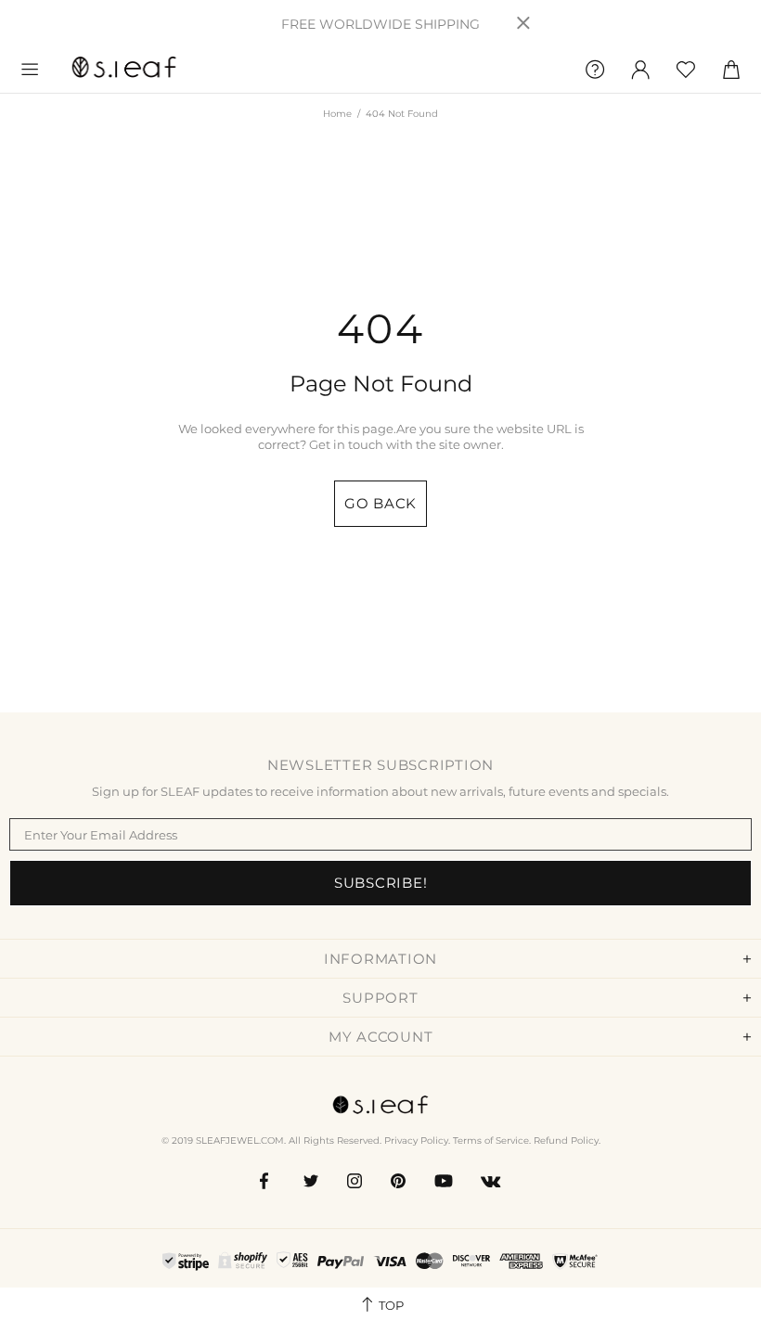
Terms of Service (491, 1140)
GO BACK (380, 503)
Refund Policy (566, 1140)
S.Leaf (124, 69)
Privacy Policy (416, 1140)
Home (337, 114)
